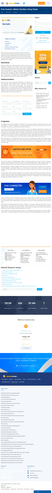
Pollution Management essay (9, 280)
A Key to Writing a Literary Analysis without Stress (11, 456)
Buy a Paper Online (5, 417)
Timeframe (24, 106)
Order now (41, 3)
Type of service (5, 101)
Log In (42, 32)
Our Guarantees (18, 379)
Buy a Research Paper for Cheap (7, 405)
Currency (14, 111)
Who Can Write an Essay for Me (7, 413)
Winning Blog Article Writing (6, 450)
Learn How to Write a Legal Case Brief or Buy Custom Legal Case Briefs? (15, 452)
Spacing (3, 111)
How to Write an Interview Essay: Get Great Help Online (12, 458)
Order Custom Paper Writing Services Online (10, 434)
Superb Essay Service (5, 409)
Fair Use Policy (26, 489)
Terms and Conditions (5, 489)
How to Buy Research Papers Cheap (8, 430)
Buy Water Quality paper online (11, 47)
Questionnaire (24, 330)
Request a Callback (33, 475)
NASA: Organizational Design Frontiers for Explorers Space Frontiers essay (19, 286)
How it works (5, 379)
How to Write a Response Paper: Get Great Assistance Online (13, 448)
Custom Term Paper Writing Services (8, 399)
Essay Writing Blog (6, 382)
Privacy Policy (13, 489)
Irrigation (7, 45)
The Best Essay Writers (5, 407)
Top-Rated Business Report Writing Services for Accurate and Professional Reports (17, 444)
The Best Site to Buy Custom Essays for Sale (9, 395)
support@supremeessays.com (12, 192)
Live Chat (43, 187)
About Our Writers (31, 379)
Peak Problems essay (7, 284)
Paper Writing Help (5, 440)
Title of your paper (26, 101)
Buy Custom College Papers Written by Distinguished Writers (13, 436)
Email (36, 21)
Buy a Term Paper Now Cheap (7, 438)
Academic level (5, 106)
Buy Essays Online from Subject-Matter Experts (10, 393)
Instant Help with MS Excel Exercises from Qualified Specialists (13, 442)
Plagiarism (21, 382)
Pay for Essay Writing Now (6, 401)
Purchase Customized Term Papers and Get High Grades (12, 411)
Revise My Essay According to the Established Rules (11, 446)
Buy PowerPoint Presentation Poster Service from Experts (12, 415)
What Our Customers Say (26, 320)
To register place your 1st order (43, 42)
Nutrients (7, 41)
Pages (13, 106)
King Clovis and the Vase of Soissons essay (12, 282)
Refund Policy (20, 489)
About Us (11, 379)
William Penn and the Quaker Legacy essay (12, 270)
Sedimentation (8, 43)
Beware (39, 379)
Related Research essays (10, 48)
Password (37, 26)
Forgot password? (43, 40)
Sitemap (32, 489)
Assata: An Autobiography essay (10, 273)
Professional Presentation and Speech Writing (10, 403)
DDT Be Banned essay (8, 272)
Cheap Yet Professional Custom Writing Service (10, 425)
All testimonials (26, 348)
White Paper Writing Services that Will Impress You (11, 454)
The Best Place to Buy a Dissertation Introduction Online (12, 460)
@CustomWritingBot (34, 477)
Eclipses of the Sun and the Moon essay (12, 279)
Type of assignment (16, 101)
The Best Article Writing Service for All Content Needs (11, 462)
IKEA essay (5, 275)
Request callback (9, 189)
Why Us (24, 379)
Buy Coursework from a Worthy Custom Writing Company (12, 421)
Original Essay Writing (5, 397)
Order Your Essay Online (6, 427)
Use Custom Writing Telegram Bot (27, 365)
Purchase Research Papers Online (7, 419)
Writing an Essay (4, 423)
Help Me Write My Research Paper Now (9, 432)
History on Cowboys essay (8, 277)
